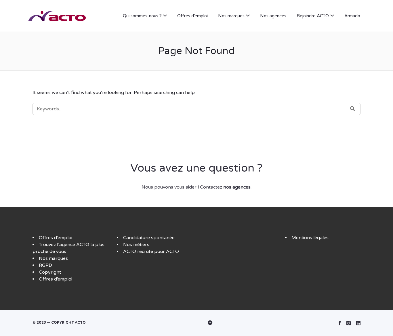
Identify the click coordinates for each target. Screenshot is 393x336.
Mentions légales (310, 238)
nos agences (237, 187)
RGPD (45, 265)
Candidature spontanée (149, 238)
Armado (352, 15)
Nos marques (231, 15)
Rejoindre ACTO (313, 15)
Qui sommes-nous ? (142, 15)
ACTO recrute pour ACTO (151, 251)
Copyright (50, 272)
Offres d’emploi (192, 15)
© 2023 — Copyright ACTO (59, 322)
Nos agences (273, 15)
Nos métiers (136, 244)
